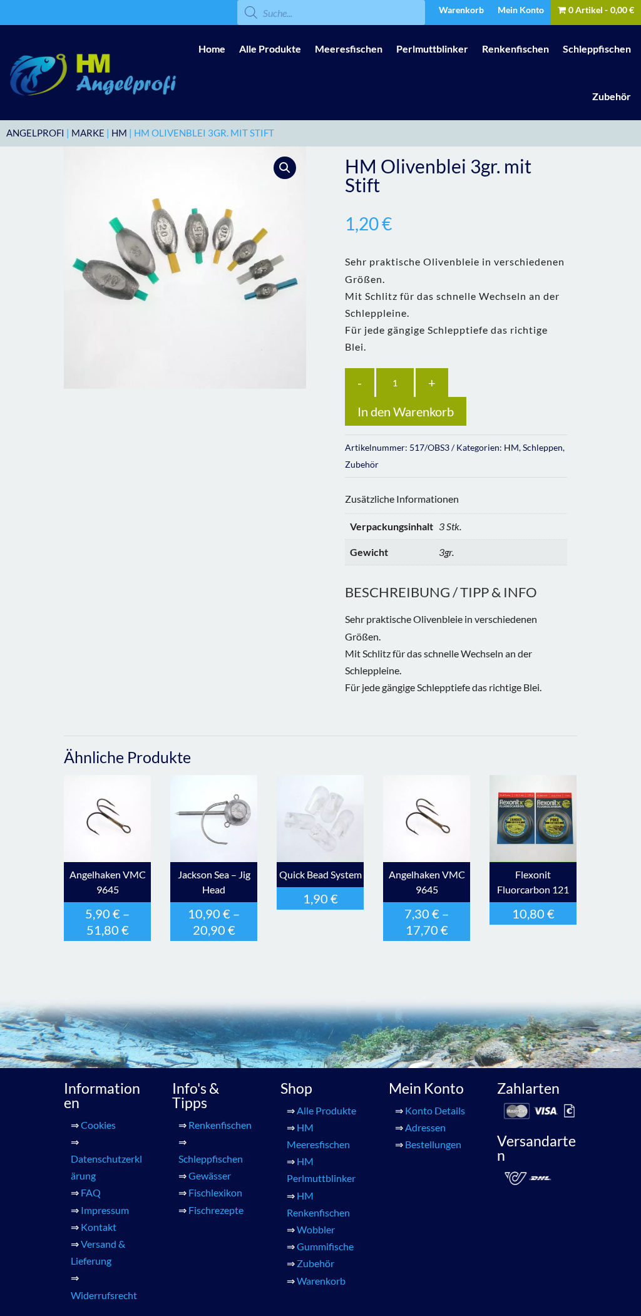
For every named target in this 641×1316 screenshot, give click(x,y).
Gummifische (325, 1246)
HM (119, 132)
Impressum (105, 1210)
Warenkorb (461, 10)
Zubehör (611, 96)
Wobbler (316, 1229)
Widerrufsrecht (104, 1295)
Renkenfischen (515, 48)
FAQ (91, 1192)
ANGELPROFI (35, 132)
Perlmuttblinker (432, 48)
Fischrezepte (216, 1210)
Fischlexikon (215, 1192)
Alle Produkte (270, 48)
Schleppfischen (597, 48)
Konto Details (435, 1110)
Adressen (425, 1127)
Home (211, 48)
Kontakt (98, 1227)
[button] (285, 168)
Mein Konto (521, 10)
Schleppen (543, 447)
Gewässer (209, 1175)
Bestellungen (433, 1144)
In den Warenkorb (405, 411)
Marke (88, 132)
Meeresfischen (348, 48)
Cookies (98, 1125)
